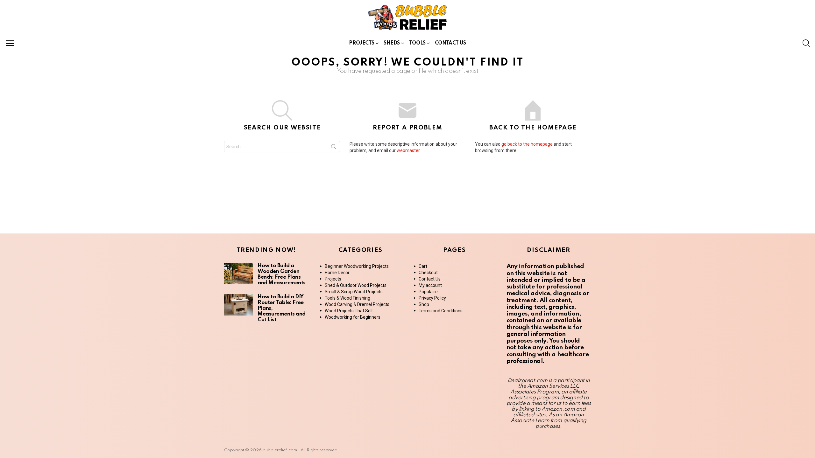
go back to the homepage (527, 144)
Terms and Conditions (441, 310)
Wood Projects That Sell (348, 310)
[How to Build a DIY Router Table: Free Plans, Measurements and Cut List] (238, 305)
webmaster (408, 150)
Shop (424, 304)
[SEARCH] (806, 43)
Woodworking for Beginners (352, 317)
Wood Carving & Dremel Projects (357, 304)
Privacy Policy (432, 298)
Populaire (428, 291)
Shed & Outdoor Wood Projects (355, 285)
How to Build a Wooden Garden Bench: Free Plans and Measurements (282, 274)
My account (430, 285)
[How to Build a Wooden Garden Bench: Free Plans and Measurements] (238, 273)
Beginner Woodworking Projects (357, 266)
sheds (392, 43)
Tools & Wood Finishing (347, 298)
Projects (361, 43)
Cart (423, 266)
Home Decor (337, 272)
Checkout (428, 272)
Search (333, 148)
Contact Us (450, 43)
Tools (417, 43)
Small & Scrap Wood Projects (354, 291)
